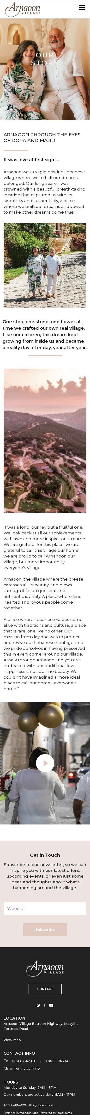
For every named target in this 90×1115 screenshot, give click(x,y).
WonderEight (29, 1113)
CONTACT (45, 989)
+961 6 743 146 (58, 1061)
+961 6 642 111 (23, 1061)
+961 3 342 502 (27, 1069)
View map (12, 1040)
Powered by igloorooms (56, 1113)
